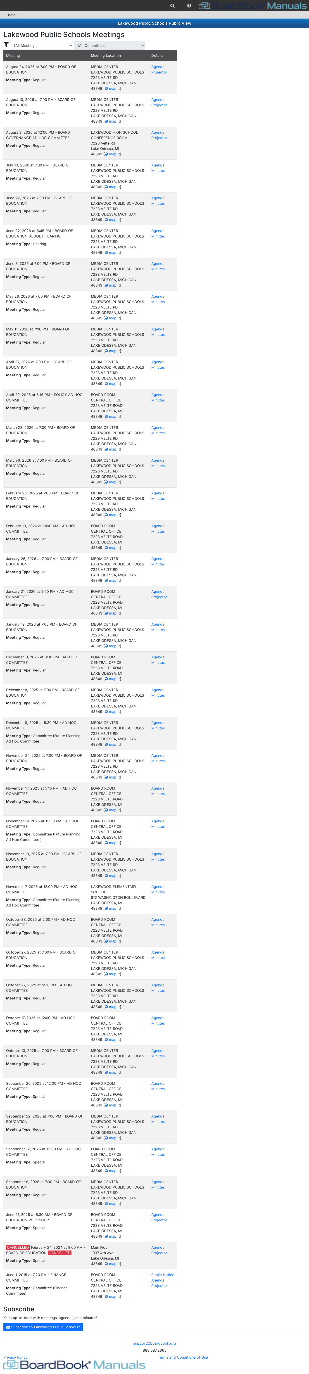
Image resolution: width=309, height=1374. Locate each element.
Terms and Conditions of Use (183, 1357)
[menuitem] (172, 5)
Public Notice (162, 1274)
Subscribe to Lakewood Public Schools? (45, 1327)
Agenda (157, 66)
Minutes (158, 170)
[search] (172, 5)
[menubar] (154, 5)
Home (11, 15)
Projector (159, 72)
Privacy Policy (15, 1357)
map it (114, 88)
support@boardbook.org (154, 1343)
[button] (189, 5)
